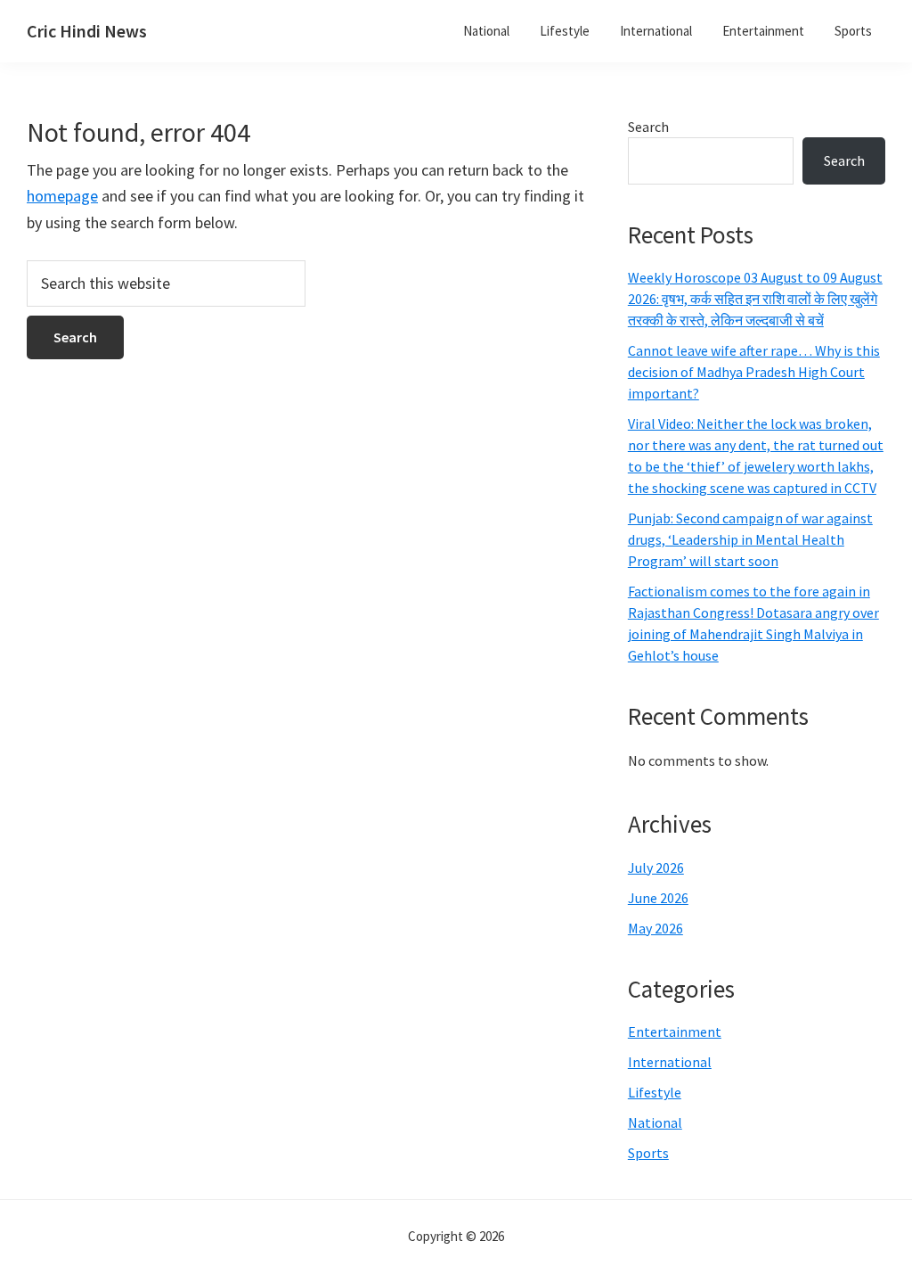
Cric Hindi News (87, 31)
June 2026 (658, 898)
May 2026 (655, 928)
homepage (62, 195)
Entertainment (674, 1031)
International (670, 1062)
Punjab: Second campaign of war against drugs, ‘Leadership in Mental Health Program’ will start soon (750, 539)
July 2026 (656, 867)
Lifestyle (654, 1092)
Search (648, 127)
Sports (648, 1153)
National (655, 1122)
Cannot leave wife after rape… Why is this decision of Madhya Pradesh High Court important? (754, 371)
